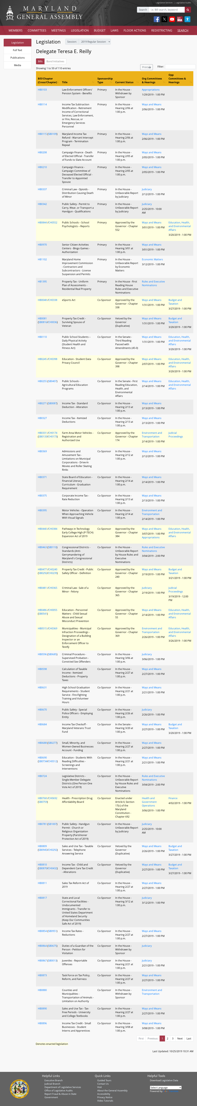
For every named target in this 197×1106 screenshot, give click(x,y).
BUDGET (100, 30)
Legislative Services (164, 2)
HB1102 (42, 259)
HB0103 (42, 89)
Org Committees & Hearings (152, 80)
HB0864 (42, 945)
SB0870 (43, 868)
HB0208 (42, 152)
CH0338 (52, 300)
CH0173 (52, 436)
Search (143, 9)
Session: (72, 41)
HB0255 (42, 381)
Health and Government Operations (149, 801)
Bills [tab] (40, 61)
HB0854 (42, 931)
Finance (173, 798)
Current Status (124, 82)
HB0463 (42, 547)
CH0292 (52, 850)
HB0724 (42, 776)
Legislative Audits (183, 2)
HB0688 (42, 743)
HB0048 (42, 300)
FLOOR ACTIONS (135, 30)
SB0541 (43, 613)
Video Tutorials (105, 1100)
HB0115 (42, 134)
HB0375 (42, 495)
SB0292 (43, 573)
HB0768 (42, 798)
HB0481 (42, 588)
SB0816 (43, 322)
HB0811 (42, 883)
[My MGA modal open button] (179, 19)
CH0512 (52, 761)
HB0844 (42, 222)
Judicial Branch (52, 1083)
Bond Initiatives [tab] (55, 61)
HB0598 (42, 669)
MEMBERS (15, 30)
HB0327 (42, 418)
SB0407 (52, 381)
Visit (99, 1087)
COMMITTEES (37, 30)
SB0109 (52, 134)
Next (180, 1038)
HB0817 (42, 897)
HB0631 (42, 687)
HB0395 (42, 510)
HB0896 (42, 1023)
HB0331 (42, 433)
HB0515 (42, 628)
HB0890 (42, 1008)
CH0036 (52, 322)
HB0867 (42, 960)
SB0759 (43, 802)
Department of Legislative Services (62, 1087)
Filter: (160, 66)
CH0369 (52, 628)
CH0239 (52, 573)
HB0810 (42, 864)
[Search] (188, 10)
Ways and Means (151, 104)
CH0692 (52, 798)
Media (17, 65)
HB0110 (42, 337)
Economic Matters (152, 259)
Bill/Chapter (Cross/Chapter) (47, 80)
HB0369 (42, 451)
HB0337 (42, 189)
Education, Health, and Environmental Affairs (180, 226)
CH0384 (52, 528)
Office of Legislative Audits (58, 1090)
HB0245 (42, 359)
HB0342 (42, 204)
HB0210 (42, 167)
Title (64, 82)
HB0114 (42, 104)
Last (189, 1038)
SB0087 (52, 403)
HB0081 (42, 318)
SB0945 (43, 850)
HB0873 (42, 975)
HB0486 (42, 610)
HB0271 (42, 403)
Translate (173, 1091)
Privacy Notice (104, 1097)
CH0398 (52, 359)
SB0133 (43, 436)
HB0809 (42, 846)
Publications (17, 57)
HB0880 (42, 990)
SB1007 (52, 824)
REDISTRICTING (161, 30)
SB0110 (52, 547)
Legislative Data (169, 1080)
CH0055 (52, 610)
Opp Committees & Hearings (177, 78)
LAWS (114, 30)
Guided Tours (104, 1080)
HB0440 (42, 528)
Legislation (17, 42)
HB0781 (42, 824)
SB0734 (43, 761)
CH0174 (52, 433)
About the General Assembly (112, 1090)
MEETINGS (58, 30)
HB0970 (42, 244)
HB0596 (42, 654)
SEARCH (182, 30)
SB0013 (52, 960)
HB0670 (42, 709)
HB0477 (42, 569)
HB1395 (42, 281)
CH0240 (52, 569)
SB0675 (52, 945)
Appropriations (151, 89)
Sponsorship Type (105, 80)
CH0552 (52, 222)
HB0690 (42, 757)
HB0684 (42, 724)
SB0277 (52, 743)
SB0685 (52, 654)
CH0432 (52, 868)
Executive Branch (53, 1080)
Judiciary (147, 189)
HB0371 (42, 477)
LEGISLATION (80, 30)
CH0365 (52, 588)
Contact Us (103, 1083)
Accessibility (103, 1093)
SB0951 (52, 931)
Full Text (17, 50)
